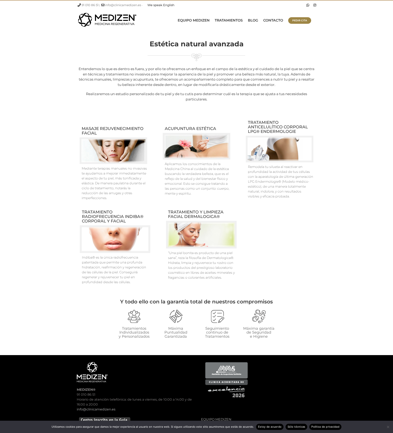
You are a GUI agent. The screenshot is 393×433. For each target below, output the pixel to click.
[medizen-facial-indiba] (115, 227)
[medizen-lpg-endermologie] (279, 137)
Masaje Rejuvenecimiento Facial (112, 131)
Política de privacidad (325, 426)
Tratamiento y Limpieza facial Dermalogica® (196, 214)
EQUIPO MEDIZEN (216, 419)
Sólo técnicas (296, 426)
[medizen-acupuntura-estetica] (196, 134)
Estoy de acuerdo (269, 426)
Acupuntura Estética (190, 128)
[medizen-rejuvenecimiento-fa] (113, 139)
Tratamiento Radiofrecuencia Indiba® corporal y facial (112, 216)
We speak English (160, 5)
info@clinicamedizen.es (123, 5)
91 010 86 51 (89, 5)
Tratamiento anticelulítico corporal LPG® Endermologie (278, 127)
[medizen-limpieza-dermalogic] (201, 222)
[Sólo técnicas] (388, 427)
